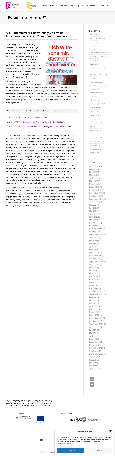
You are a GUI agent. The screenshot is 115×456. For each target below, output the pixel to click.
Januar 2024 (94, 252)
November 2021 (96, 318)
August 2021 (94, 327)
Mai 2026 (93, 175)
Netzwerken (94, 111)
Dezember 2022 (95, 285)
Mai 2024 (93, 243)
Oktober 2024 (95, 231)
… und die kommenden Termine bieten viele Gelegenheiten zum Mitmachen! (39, 126)
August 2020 (94, 357)
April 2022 (93, 306)
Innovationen (95, 100)
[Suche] (107, 5)
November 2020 (96, 348)
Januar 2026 (94, 187)
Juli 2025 (92, 205)
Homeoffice (94, 96)
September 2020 (96, 354)
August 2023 (94, 264)
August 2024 (94, 237)
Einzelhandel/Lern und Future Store (98, 69)
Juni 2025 (93, 208)
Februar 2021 (94, 339)
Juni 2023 (93, 270)
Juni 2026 (93, 172)
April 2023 (93, 273)
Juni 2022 (93, 300)
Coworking (103, 56)
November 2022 (96, 288)
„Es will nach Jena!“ (26, 18)
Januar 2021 (94, 342)
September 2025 (96, 199)
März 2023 (93, 276)
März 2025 (93, 217)
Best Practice (95, 46)
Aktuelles (94, 34)
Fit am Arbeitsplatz (96, 82)
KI (103, 104)
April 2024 (93, 246)
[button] (110, 432)
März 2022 (93, 309)
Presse (93, 119)
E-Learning (94, 64)
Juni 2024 (93, 240)
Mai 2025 (93, 211)
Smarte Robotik (96, 123)
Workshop (94, 145)
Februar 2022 (94, 312)
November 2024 (96, 229)
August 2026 (94, 166)
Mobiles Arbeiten (96, 107)
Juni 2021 (93, 330)
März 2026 (93, 181)
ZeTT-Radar (94, 153)
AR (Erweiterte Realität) (97, 38)
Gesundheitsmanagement (98, 86)
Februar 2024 (94, 249)
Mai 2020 (93, 366)
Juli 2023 (92, 267)
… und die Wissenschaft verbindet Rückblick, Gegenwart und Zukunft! (36, 122)
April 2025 (93, 214)
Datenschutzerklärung (64, 444)
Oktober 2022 (95, 291)
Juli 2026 (92, 169)
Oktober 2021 (95, 321)
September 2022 (96, 294)
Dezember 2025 (95, 190)
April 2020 (93, 369)
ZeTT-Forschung (96, 149)
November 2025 (96, 193)
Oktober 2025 (95, 196)
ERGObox (93, 74)
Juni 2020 (93, 363)
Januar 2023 (94, 282)
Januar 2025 (94, 223)
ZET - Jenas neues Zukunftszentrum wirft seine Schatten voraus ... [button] (32, 111)
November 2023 (96, 255)
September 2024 (96, 234)
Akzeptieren (70, 451)
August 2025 (94, 202)
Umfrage (93, 134)
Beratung (94, 42)
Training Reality (95, 130)
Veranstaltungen (96, 138)
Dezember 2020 (95, 345)
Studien (93, 126)
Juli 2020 (92, 360)
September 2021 (96, 324)
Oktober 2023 (95, 258)
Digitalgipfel (94, 60)
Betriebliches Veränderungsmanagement (99, 51)
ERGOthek (103, 74)
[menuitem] (45, 5)
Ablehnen (98, 451)
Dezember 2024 (95, 226)
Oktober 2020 (95, 351)
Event (93, 78)
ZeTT (47, 452)
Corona (93, 56)
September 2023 (96, 261)
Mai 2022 (93, 303)
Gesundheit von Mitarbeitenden (96, 91)
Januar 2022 (94, 315)
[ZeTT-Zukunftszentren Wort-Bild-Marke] (22, 5)
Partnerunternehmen (97, 115)
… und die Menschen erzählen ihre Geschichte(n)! (27, 117)
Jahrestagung (94, 104)
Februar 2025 (94, 220)
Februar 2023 (94, 279)
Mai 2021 (93, 333)
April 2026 (93, 178)
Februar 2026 (94, 184)
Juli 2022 (92, 297)
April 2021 (93, 336)
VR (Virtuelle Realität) (97, 141)
